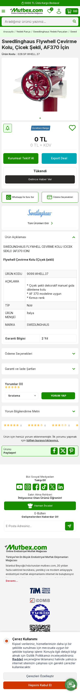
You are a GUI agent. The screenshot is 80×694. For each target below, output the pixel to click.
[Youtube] (19, 487)
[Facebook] (36, 487)
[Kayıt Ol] (69, 526)
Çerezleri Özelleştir (40, 676)
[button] (40, 118)
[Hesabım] (58, 11)
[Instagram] (27, 487)
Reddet (17, 659)
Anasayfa (8, 31)
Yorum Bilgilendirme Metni (22, 411)
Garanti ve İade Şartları (20, 369)
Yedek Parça (23, 31)
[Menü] (3, 11)
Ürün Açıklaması (15, 237)
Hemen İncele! (43, 505)
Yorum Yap (58, 395)
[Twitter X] (52, 487)
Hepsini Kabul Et (40, 685)
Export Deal (59, 158)
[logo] (26, 11)
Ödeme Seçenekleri (63, 197)
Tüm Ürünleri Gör (38, 223)
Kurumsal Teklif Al (21, 158)
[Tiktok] (44, 487)
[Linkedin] (60, 487)
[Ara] (74, 21)
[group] (40, 89)
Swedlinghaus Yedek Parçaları (50, 31)
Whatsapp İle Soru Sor (23, 197)
